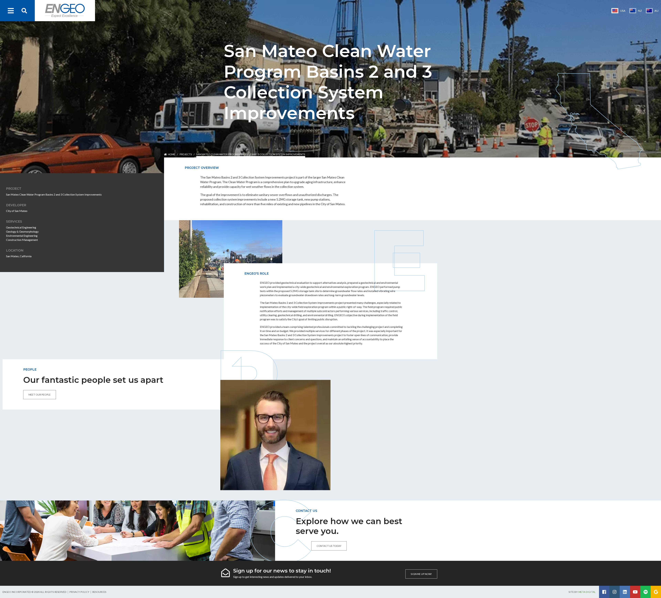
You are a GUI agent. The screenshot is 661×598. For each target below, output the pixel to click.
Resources (99, 591)
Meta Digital (587, 591)
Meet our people (40, 394)
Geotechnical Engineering (21, 227)
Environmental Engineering (22, 235)
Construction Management (22, 239)
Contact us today (329, 545)
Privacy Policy (79, 591)
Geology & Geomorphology (22, 231)
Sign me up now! (421, 574)
